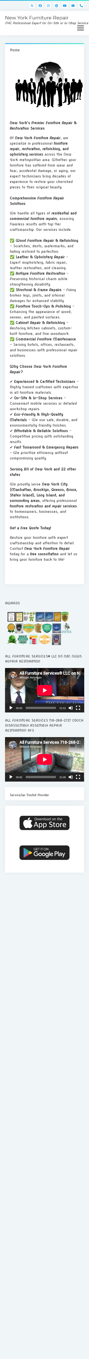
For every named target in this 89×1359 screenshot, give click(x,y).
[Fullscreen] (78, 708)
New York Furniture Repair (36, 18)
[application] (44, 690)
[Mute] (70, 708)
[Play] (11, 708)
